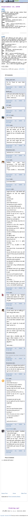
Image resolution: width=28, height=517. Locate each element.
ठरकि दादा (8, 308)
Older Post (23, 493)
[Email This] (2, 66)
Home (14, 493)
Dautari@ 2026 (8, 515)
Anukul (8, 160)
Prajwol (8, 179)
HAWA (7, 292)
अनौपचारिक (21, 69)
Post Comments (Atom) (14, 496)
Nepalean (8, 189)
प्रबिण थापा (8, 115)
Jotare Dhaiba (9, 428)
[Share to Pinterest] (7, 66)
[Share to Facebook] (6, 66)
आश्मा (7, 105)
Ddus (7, 378)
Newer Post (4, 493)
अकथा (3, 9)
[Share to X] (5, 66)
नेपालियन (8, 125)
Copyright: (2, 515)
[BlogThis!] (3, 66)
